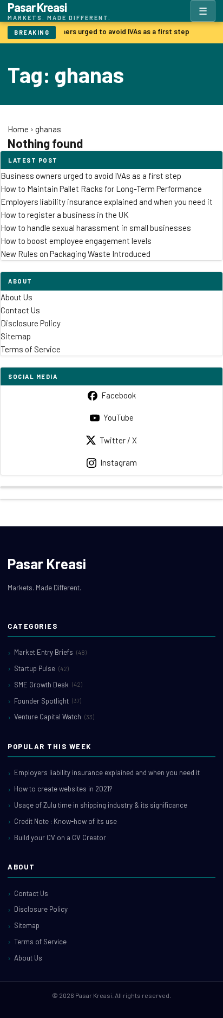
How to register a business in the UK (65, 215)
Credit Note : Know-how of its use (65, 821)
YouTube (118, 417)
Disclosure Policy (31, 323)
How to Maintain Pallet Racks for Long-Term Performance (101, 189)
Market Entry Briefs (50, 652)
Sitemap (16, 336)
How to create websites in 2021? (63, 788)
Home (18, 129)
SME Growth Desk (48, 684)
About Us (16, 297)
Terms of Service (31, 349)
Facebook (118, 395)
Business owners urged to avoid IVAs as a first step (105, 31)
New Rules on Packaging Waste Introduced (75, 254)
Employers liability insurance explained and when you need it (107, 202)
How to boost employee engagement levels (76, 241)
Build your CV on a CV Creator (60, 837)
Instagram (118, 462)
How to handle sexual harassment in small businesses (96, 228)
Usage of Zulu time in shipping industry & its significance (100, 805)
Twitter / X (118, 440)
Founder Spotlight (47, 701)
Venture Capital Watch (54, 716)
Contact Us (20, 310)
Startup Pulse (41, 668)
